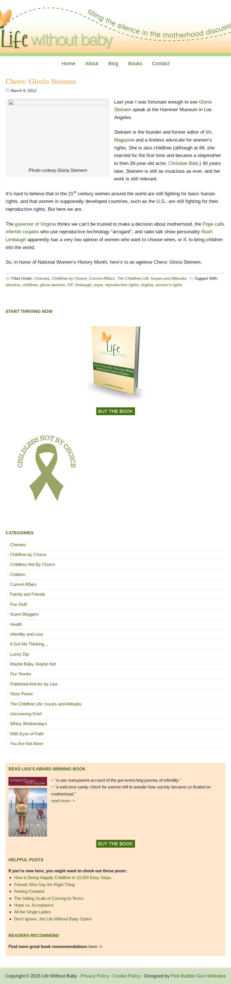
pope (98, 285)
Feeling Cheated (29, 891)
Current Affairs (102, 278)
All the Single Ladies (32, 911)
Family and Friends (27, 594)
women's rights (169, 285)
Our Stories (20, 673)
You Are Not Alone (26, 743)
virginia (147, 285)
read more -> (63, 800)
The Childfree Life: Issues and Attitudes (152, 278)
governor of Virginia (35, 224)
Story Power (21, 693)
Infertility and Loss (26, 634)
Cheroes (42, 278)
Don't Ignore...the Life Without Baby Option (53, 918)
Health (16, 624)
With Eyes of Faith (27, 733)
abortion (13, 285)
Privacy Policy (95, 976)
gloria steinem (52, 285)
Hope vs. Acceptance (34, 905)
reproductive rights (121, 285)
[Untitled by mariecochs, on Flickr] (57, 103)
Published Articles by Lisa (33, 684)
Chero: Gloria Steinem (41, 81)
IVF (70, 285)
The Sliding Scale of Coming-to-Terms (49, 898)
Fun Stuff (18, 604)
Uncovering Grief (25, 713)
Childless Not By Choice (32, 564)
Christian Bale (183, 163)
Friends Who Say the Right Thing (44, 884)
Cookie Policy (127, 976)
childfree (30, 285)
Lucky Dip (19, 654)
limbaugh (83, 285)
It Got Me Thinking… (29, 644)
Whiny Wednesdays (28, 723)
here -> (95, 946)
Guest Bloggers (24, 614)
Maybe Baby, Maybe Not (33, 664)
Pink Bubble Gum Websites (198, 976)
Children (17, 574)
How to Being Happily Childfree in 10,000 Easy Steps (62, 877)
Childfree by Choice (69, 278)
